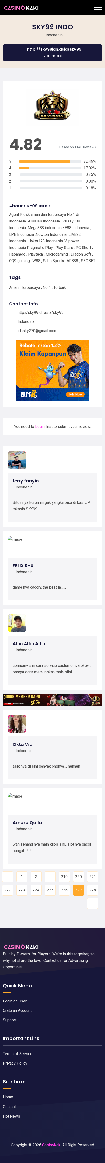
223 (22, 890)
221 (92, 876)
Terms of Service (17, 1054)
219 (64, 876)
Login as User (15, 1001)
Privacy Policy (15, 1063)
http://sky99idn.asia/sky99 (40, 312)
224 (36, 890)
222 (7, 890)
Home (8, 1097)
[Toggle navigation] (98, 7)
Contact (9, 1106)
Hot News (11, 1116)
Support (9, 1020)
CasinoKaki (51, 1145)
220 (78, 876)
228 (92, 890)
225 (50, 890)
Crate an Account (17, 1010)
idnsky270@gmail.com (37, 330)
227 (78, 890)
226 (64, 890)
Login (40, 426)
